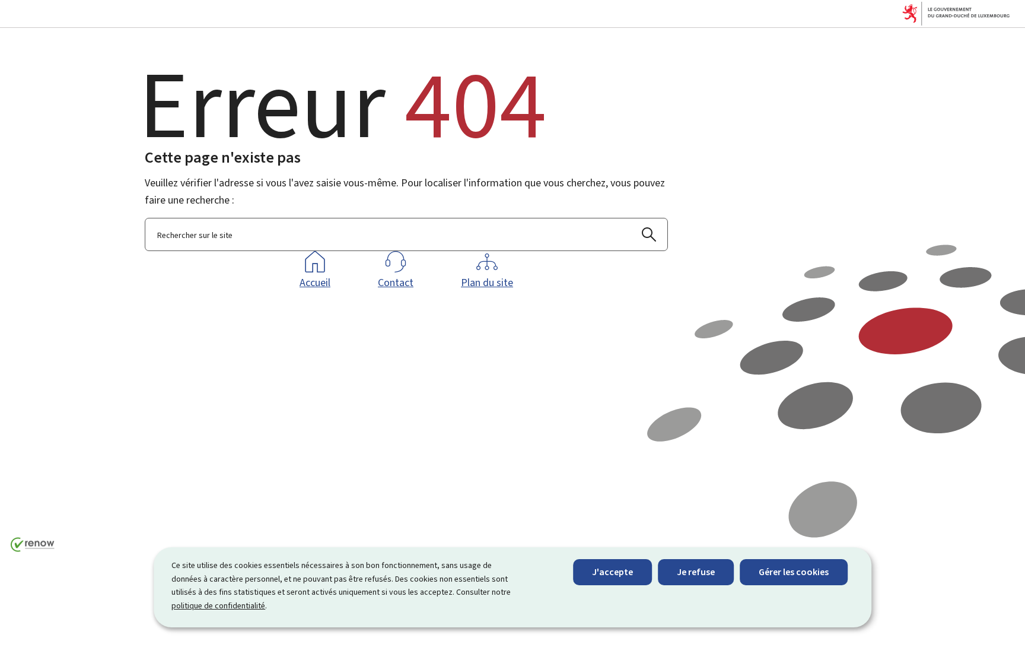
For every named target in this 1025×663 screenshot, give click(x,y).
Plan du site (487, 282)
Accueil (315, 282)
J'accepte (612, 572)
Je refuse (696, 572)
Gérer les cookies (794, 572)
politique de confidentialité (218, 605)
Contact (395, 282)
